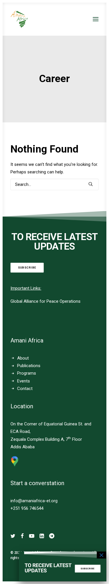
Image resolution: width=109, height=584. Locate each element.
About (23, 358)
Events (23, 381)
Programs (26, 373)
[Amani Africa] (19, 19)
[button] (95, 19)
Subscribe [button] (27, 267)
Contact (25, 388)
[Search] (54, 184)
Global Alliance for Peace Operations (45, 301)
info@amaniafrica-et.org (34, 500)
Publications (28, 365)
